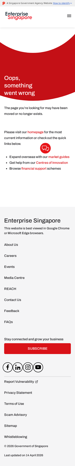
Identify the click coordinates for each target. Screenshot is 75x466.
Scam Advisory (15, 414)
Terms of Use (14, 403)
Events (9, 266)
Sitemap (10, 425)
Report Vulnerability (19, 381)
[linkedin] (17, 368)
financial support (34, 168)
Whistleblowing (15, 437)
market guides (58, 157)
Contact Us (12, 300)
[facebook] (7, 368)
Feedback (11, 311)
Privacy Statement (18, 392)
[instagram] (28, 368)
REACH (10, 289)
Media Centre (14, 278)
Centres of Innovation (52, 162)
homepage (36, 132)
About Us (11, 244)
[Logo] (19, 16)
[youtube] (38, 368)
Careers (10, 255)
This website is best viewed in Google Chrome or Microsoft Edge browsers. (36, 231)
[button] (69, 15)
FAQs (8, 322)
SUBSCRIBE (38, 348)
